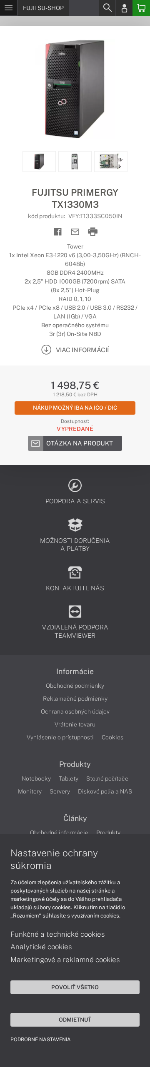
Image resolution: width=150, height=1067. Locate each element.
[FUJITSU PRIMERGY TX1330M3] (75, 88)
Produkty (75, 764)
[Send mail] (75, 232)
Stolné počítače (107, 778)
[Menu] (8, 8)
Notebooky (36, 778)
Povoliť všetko (75, 987)
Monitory (30, 791)
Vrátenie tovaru (75, 724)
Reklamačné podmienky (75, 698)
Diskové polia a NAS (105, 791)
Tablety (68, 778)
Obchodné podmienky (75, 685)
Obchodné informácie (59, 832)
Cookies (112, 737)
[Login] (124, 8)
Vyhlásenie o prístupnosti (60, 737)
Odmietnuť (75, 1019)
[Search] (107, 8)
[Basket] (141, 8)
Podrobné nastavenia (40, 1039)
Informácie (75, 671)
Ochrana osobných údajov (75, 711)
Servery (60, 791)
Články (75, 818)
